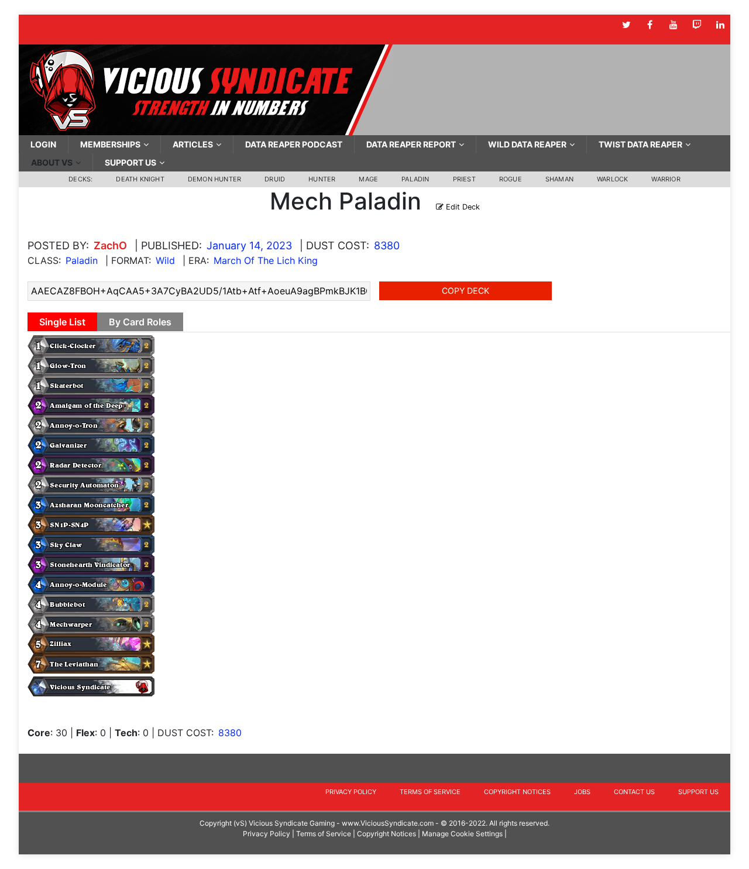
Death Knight (140, 179)
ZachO (110, 245)
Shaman (559, 179)
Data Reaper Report (411, 144)
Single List (62, 322)
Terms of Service (430, 792)
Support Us (130, 162)
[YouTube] (673, 25)
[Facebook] (650, 25)
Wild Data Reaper (527, 144)
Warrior (665, 179)
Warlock (612, 179)
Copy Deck (465, 291)
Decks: (80, 179)
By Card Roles (140, 322)
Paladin (415, 179)
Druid (274, 179)
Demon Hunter (214, 179)
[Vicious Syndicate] (206, 89)
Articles (193, 144)
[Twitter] (626, 25)
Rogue (510, 179)
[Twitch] (696, 25)
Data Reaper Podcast (293, 144)
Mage (368, 179)
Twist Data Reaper (640, 144)
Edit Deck (462, 206)
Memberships (110, 144)
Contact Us (634, 792)
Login (43, 144)
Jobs (582, 792)
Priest (464, 179)
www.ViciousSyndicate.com (388, 823)
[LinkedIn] (720, 25)
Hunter (321, 179)
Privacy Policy (350, 792)
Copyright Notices (517, 792)
